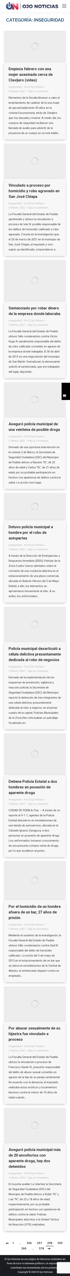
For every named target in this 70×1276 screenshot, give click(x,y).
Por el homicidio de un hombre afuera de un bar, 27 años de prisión (35, 912)
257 (39, 1243)
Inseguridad (15, 87)
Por (34, 87)
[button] (66, 387)
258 (49, 1243)
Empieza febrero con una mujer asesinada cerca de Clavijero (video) (31, 74)
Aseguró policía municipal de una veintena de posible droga (34, 427)
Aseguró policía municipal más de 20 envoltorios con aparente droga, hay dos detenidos (35, 1158)
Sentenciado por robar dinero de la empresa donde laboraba (34, 311)
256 (29, 1243)
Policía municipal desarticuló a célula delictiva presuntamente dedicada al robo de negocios (35, 654)
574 (41, 1248)
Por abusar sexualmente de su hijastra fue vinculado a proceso (34, 1034)
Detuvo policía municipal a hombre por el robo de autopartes (31, 532)
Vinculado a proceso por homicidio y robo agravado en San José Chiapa (34, 191)
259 (60, 1243)
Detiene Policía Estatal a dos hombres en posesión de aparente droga (33, 787)
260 (23, 1248)
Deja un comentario (38, 91)
